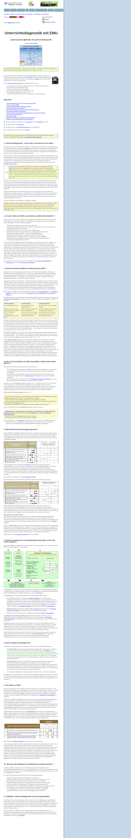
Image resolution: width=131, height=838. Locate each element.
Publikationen (21, 10)
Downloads (13, 10)
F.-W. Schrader (36, 14)
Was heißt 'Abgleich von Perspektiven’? (16, 108)
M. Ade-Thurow (45, 14)
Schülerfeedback (51, 606)
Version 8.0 (10, 22)
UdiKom (30, 77)
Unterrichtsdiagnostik (43, 291)
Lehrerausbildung (50, 613)
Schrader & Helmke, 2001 (10, 163)
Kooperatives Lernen (31, 411)
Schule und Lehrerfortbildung (44, 261)
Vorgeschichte (39, 121)
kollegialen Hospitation (25, 606)
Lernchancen (36, 608)
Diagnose (27, 148)
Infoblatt (47, 19)
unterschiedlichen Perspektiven (11, 299)
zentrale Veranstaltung (34, 598)
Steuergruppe (39, 593)
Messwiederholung (31, 711)
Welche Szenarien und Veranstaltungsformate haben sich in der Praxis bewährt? (26, 112)
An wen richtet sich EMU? (13, 104)
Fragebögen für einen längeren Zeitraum (40, 379)
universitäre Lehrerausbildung (27, 262)
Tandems (43, 604)
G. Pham (22, 14)
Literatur (27, 129)
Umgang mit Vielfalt (20, 411)
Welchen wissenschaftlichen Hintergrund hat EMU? (19, 106)
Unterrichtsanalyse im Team (29, 477)
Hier (20, 677)
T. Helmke (11, 14)
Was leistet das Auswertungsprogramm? (16, 111)
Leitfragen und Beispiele (19, 741)
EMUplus (32, 10)
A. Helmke (6, 14)
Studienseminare (10, 262)
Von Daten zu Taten (11, 116)
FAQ (27, 10)
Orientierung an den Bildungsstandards (45, 411)
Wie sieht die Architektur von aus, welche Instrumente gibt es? (23, 109)
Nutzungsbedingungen (41, 10)
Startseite (7, 10)
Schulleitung (47, 650)
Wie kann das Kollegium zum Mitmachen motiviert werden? (21, 117)
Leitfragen (54, 521)
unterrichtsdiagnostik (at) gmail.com (33, 137)
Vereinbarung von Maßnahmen (47, 695)
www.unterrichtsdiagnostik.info (15, 83)
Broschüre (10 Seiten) (50, 22)
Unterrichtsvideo (59, 10)
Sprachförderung (34, 413)
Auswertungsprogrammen (24, 127)
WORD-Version (29, 375)
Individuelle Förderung (9, 413)
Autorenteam (29, 121)
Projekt (44, 610)
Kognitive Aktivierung (10, 411)
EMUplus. (22, 815)
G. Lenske (17, 14)
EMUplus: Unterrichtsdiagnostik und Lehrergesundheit (20, 119)
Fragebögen (21, 124)
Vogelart (37, 79)
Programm (27, 464)
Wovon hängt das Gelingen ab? (14, 114)
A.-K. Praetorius (29, 14)
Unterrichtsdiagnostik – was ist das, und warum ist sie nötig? (21, 103)
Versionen (50, 10)
